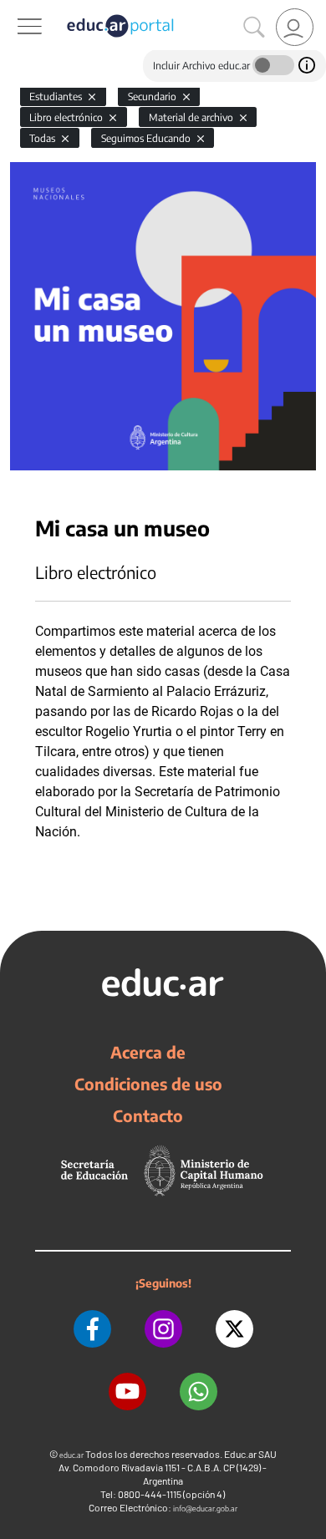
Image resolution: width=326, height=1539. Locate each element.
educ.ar (71, 1455)
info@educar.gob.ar (205, 1508)
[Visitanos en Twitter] (234, 1329)
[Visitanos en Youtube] (127, 1391)
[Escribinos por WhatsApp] (198, 1391)
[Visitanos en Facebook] (92, 1329)
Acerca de (148, 1052)
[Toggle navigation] (15, 9)
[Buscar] (254, 27)
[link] (294, 27)
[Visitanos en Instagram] (163, 1329)
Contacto (148, 1115)
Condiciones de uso (148, 1084)
